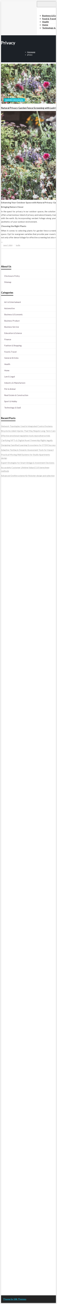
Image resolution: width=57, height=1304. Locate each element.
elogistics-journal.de (10, 978)
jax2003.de (6, 859)
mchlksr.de (6, 821)
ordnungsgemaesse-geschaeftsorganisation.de (22, 869)
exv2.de (4, 974)
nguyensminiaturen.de (11, 1175)
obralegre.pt (6, 536)
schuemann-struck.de (10, 1134)
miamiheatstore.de (9, 923)
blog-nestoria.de (8, 696)
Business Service (11, 327)
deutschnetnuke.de (9, 1069)
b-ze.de (4, 1021)
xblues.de (5, 1240)
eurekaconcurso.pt (9, 509)
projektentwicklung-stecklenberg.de (17, 862)
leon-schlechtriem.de (10, 808)
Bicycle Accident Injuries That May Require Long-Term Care (28, 431)
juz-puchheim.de (8, 971)
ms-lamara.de (7, 689)
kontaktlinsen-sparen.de (12, 1093)
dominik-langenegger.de (12, 903)
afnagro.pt (6, 485)
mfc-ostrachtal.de (9, 1171)
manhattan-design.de (10, 1199)
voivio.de (5, 1032)
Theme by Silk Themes (14, 1299)
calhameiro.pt (7, 526)
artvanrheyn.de (8, 838)
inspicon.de (6, 1281)
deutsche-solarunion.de (11, 611)
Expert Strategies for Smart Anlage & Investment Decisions (27, 462)
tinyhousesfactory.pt (10, 519)
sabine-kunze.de (8, 1178)
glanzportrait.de (8, 1012)
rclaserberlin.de (8, 645)
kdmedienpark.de (9, 774)
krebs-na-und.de (8, 1120)
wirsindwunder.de (9, 668)
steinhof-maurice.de (10, 852)
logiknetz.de (6, 601)
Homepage (31, 52)
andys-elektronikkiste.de (12, 618)
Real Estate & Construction (16, 395)
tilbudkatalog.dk (8, 546)
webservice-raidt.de (10, 1154)
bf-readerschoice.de (10, 1113)
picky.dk (5, 570)
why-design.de (7, 781)
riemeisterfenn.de (9, 991)
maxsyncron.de (8, 1066)
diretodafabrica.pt (9, 516)
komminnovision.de (10, 817)
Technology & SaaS (12, 407)
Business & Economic (13, 314)
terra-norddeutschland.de (12, 1127)
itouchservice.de (8, 1229)
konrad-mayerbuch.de (11, 889)
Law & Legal (9, 376)
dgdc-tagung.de (8, 937)
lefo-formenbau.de (9, 631)
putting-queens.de (9, 788)
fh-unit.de (5, 642)
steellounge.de (7, 587)
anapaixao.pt (7, 492)
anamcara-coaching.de (11, 947)
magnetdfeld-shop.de (11, 672)
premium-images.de (10, 841)
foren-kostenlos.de (9, 1117)
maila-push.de (7, 679)
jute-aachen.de (7, 1076)
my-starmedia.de (8, 968)
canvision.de (6, 685)
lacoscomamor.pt (9, 505)
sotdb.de (5, 706)
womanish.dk (7, 550)
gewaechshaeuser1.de (11, 771)
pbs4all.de (5, 896)
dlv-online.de (7, 906)
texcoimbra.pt (7, 543)
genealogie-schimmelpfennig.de (15, 1130)
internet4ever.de (8, 1137)
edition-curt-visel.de (10, 699)
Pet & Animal (10, 389)
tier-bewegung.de (9, 835)
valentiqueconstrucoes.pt (12, 539)
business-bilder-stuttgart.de (14, 1236)
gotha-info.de (7, 1253)
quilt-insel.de (7, 777)
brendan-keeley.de (9, 635)
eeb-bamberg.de (8, 1141)
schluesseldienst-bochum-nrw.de (16, 892)
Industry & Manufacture (14, 383)
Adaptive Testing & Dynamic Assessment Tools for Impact (27, 450)
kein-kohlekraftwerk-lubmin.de (15, 1055)
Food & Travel (10, 352)
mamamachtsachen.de (11, 954)
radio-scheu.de (7, 736)
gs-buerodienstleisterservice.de (15, 764)
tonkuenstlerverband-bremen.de (16, 1270)
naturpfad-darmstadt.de (12, 638)
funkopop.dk (7, 574)
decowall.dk (6, 580)
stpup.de (5, 1151)
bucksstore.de (7, 848)
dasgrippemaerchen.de (11, 1202)
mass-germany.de (9, 723)
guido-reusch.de (8, 1083)
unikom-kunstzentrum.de (12, 824)
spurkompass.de (8, 597)
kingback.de (6, 805)
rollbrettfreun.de (8, 1052)
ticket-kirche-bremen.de (12, 1009)
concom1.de (6, 1212)
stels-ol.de (5, 1103)
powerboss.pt (7, 481)
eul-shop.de (6, 1189)
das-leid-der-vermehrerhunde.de (15, 995)
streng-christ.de (8, 916)
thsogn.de (5, 1223)
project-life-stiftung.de (11, 1277)
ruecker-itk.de (7, 957)
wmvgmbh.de (7, 1209)
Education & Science (13, 333)
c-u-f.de (4, 1264)
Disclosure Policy (12, 276)
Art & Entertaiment (12, 302)
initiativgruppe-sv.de (10, 831)
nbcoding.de (6, 665)
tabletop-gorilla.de (9, 944)
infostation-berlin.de (10, 814)
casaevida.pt (6, 529)
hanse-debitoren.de (10, 743)
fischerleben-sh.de (9, 875)
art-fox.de (5, 675)
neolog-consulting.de (10, 940)
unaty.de (5, 604)
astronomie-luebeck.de (11, 1025)
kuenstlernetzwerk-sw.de (12, 879)
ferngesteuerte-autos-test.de (14, 934)
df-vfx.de (5, 1124)
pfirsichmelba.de (8, 1195)
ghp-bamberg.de (8, 882)
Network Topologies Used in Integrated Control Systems (27, 426)
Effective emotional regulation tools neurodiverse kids (25, 435)
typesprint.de (7, 1018)
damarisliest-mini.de (10, 886)
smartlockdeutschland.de (12, 930)
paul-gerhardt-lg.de (10, 1219)
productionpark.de (9, 730)
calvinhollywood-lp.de (11, 1086)
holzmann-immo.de (9, 1284)
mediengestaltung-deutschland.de (16, 614)
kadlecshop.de (7, 682)
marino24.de (6, 910)
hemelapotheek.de (9, 794)
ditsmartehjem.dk (9, 567)
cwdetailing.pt (7, 533)
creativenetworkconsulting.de (14, 760)
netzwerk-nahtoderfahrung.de (14, 981)
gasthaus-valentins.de (11, 913)
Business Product (12, 321)
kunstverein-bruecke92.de (13, 998)
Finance (7, 339)
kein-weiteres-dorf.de (11, 1059)
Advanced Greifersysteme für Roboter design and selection (28, 475)
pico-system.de (8, 1002)
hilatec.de (5, 661)
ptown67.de (6, 1062)
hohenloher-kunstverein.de (13, 1110)
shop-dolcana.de (8, 1216)
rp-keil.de (5, 655)
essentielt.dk (7, 553)
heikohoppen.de (8, 801)
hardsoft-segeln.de (9, 716)
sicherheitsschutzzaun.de (12, 719)
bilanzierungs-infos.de (11, 845)
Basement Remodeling (14, 100)
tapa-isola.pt (7, 522)
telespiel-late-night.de (11, 1161)
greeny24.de (6, 692)
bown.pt (5, 512)
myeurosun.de (7, 628)
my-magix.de (7, 726)
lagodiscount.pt (8, 502)
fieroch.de (5, 733)
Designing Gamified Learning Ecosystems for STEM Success (28, 445)
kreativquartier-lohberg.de (13, 1192)
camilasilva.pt (7, 488)
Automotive (9, 308)
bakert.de (5, 754)
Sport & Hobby (10, 401)
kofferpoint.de (7, 1100)
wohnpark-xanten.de (10, 767)
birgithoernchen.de (9, 798)
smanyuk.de (6, 702)
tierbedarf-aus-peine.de (12, 1072)
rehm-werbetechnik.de (11, 757)
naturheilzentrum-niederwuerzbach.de (18, 1079)
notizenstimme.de (9, 594)
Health (7, 364)
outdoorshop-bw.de (10, 784)
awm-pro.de (6, 649)
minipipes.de (6, 899)
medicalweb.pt (8, 499)
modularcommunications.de (13, 865)
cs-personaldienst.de (10, 791)
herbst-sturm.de (8, 1274)
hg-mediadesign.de (9, 750)
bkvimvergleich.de (9, 740)
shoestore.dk (7, 556)
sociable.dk (6, 560)
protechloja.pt (7, 495)
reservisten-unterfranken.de (13, 658)
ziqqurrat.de (6, 621)
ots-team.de (6, 855)
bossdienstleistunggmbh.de (13, 625)
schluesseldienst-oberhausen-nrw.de (17, 985)
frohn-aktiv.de (7, 709)
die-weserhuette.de (10, 1096)
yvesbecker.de (7, 1005)
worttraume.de (8, 591)
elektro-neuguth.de (9, 1205)
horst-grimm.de (8, 747)
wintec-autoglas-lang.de (12, 713)
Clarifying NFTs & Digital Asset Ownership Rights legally (27, 440)
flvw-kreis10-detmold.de (12, 988)
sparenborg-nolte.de (10, 828)
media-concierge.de (10, 1267)
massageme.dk (8, 577)
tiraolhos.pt (6, 584)
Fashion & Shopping (13, 345)
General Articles (11, 358)
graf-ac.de (5, 608)
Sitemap (7, 282)
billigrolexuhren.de (9, 964)
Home (6, 370)
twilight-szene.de (9, 961)
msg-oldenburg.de (9, 1182)
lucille (18, 245)
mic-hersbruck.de (9, 920)
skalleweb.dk (7, 563)
